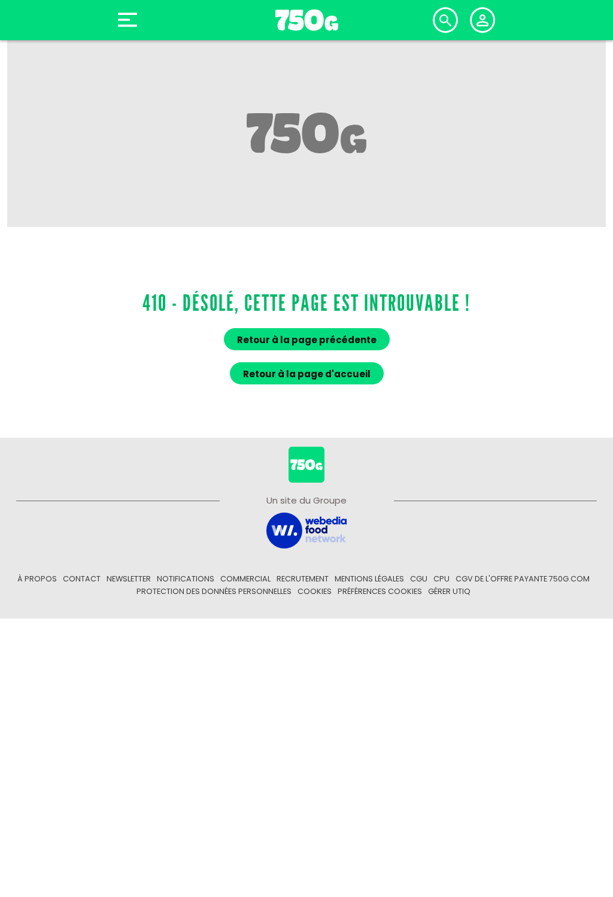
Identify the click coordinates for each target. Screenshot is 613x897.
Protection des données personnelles (214, 591)
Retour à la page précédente (307, 340)
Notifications (185, 579)
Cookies (315, 591)
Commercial (245, 579)
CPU (441, 579)
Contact (82, 579)
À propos (37, 579)
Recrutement (303, 579)
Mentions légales (369, 579)
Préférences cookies (380, 591)
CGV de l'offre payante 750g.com (523, 579)
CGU (418, 579)
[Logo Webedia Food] (306, 529)
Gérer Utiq (449, 591)
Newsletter (129, 579)
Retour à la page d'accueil (307, 374)
